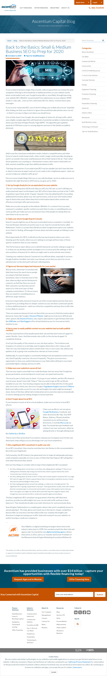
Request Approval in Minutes (28, 579)
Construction (86, 66)
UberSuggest (25, 321)
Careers (44, 618)
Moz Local (64, 423)
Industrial (85, 108)
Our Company (46, 612)
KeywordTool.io (26, 319)
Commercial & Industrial (32, 615)
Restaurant (86, 117)
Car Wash (85, 57)
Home (9, 41)
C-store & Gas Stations (90, 75)
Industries (54, 8)
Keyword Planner (36, 316)
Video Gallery (61, 627)
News (44, 624)
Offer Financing (41, 8)
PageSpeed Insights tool (53, 386)
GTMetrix (70, 386)
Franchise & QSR (32, 625)
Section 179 (61, 615)
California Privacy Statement (79, 662)
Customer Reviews (88, 80)
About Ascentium (88, 52)
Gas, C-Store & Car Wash (32, 629)
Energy (84, 85)
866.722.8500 (98, 8)
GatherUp (13, 433)
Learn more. (77, 667)
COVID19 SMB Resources (91, 71)
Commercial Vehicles (31, 621)
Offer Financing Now (79, 579)
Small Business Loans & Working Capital (18, 616)
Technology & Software (90, 127)
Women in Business (60, 632)
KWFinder (13, 321)
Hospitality (31, 637)
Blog (15, 41)
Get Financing (26, 8)
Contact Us (46, 621)
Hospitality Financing (89, 103)
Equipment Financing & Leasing (16, 624)
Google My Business (51, 412)
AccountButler (62, 621)
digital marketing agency (56, 532)
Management (46, 615)
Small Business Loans (89, 122)
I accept (53, 672)
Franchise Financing (89, 94)
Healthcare (86, 99)
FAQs (58, 618)
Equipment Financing (89, 89)
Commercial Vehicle (88, 61)
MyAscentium (61, 624)
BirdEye (22, 433)
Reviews (44, 627)
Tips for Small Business (35, 56)
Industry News (87, 113)
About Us (65, 8)
